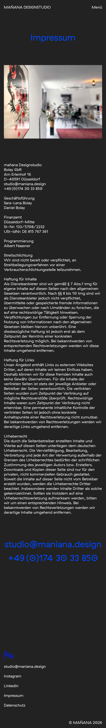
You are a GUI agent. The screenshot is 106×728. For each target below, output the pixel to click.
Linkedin (11, 685)
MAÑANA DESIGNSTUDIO (27, 7)
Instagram (12, 676)
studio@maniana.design (25, 666)
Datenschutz (14, 705)
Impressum (13, 695)
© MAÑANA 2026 (85, 722)
